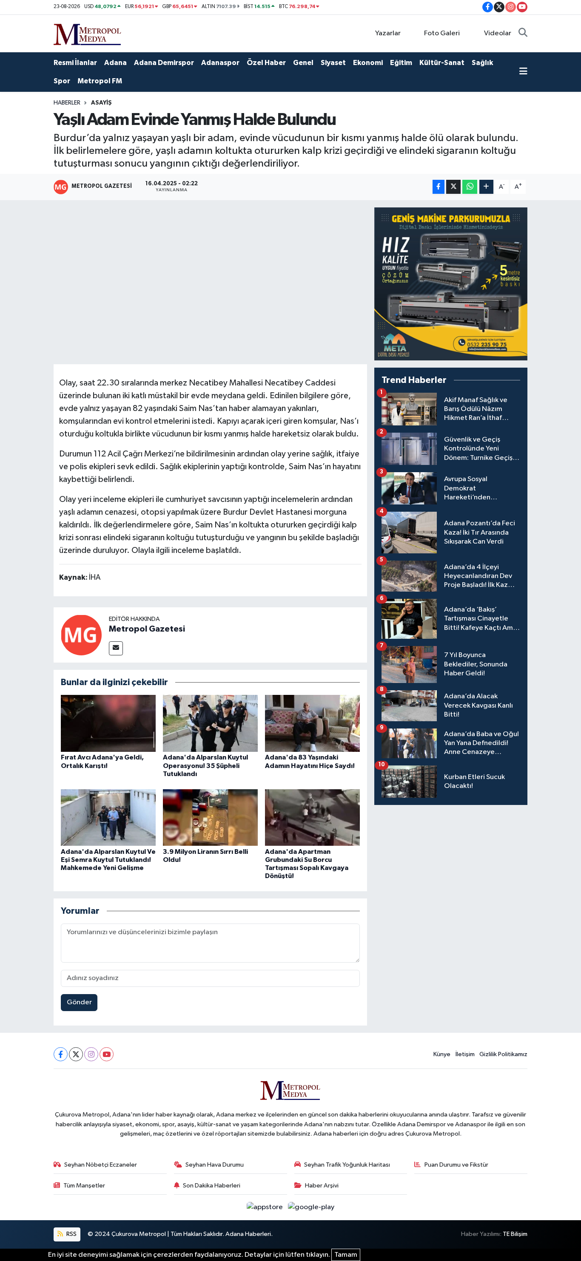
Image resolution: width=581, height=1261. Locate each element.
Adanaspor (220, 62)
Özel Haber (266, 62)
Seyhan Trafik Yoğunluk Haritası (347, 1165)
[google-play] (311, 1207)
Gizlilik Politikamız (503, 1054)
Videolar (497, 33)
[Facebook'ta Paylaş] (438, 187)
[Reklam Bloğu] (450, 283)
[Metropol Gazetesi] (81, 634)
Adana (115, 62)
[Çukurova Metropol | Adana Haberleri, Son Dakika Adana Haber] (88, 33)
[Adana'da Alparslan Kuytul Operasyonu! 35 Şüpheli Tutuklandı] (210, 723)
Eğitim (401, 62)
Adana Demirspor (164, 62)
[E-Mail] (116, 648)
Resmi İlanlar (75, 62)
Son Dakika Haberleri (211, 1185)
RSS (71, 1234)
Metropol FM (99, 81)
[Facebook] (61, 1054)
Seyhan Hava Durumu (214, 1165)
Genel (303, 62)
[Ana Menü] (523, 72)
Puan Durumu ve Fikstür (456, 1165)
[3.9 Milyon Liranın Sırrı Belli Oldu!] (210, 817)
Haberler (67, 103)
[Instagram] (91, 1054)
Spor (62, 81)
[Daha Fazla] (486, 187)
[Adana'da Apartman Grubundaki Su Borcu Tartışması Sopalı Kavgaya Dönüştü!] (312, 817)
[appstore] (265, 1207)
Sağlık (482, 62)
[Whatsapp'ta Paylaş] (469, 187)
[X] (76, 1054)
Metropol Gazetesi (147, 629)
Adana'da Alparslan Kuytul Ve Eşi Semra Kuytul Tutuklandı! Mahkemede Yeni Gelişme (108, 859)
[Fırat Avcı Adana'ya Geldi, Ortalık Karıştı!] (108, 723)
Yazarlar (388, 33)
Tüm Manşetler (84, 1185)
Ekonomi (368, 62)
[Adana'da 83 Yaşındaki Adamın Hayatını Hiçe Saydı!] (312, 723)
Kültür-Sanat (441, 62)
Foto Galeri (442, 33)
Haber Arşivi (322, 1185)
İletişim (465, 1054)
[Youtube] (107, 1054)
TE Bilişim (515, 1234)
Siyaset (333, 62)
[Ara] (522, 33)
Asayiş (101, 103)
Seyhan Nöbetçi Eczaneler (100, 1165)
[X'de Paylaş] (453, 187)
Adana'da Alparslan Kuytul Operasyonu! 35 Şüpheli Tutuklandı (205, 765)
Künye (441, 1054)
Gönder (79, 1002)
